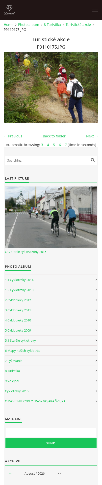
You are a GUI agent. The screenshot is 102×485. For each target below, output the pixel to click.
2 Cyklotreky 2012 (18, 300)
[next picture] (90, 87)
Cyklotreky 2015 (16, 391)
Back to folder (54, 136)
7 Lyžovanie (13, 360)
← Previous (13, 136)
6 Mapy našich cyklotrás (22, 350)
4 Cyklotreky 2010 (18, 320)
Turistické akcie (78, 24)
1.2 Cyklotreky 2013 (19, 290)
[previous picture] (11, 87)
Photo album (28, 24)
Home (8, 24)
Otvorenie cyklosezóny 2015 (25, 251)
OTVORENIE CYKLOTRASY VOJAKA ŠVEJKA (35, 401)
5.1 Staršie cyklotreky (20, 340)
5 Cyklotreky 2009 (18, 330)
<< (10, 473)
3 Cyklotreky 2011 (18, 310)
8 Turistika (52, 24)
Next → (92, 136)
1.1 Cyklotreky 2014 (19, 280)
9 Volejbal (12, 381)
